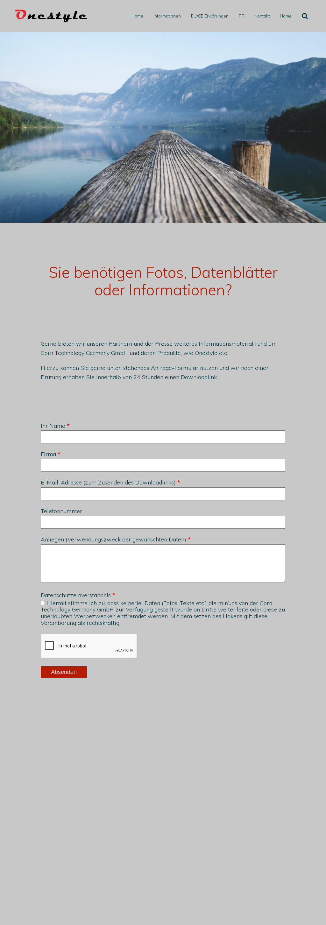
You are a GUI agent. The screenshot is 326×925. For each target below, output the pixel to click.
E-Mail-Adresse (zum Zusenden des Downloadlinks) (108, 482)
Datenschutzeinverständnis (76, 595)
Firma (48, 454)
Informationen (167, 15)
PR (241, 15)
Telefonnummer (61, 511)
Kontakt (262, 15)
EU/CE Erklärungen (210, 15)
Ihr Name (53, 426)
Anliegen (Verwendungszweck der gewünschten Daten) (113, 539)
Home (137, 15)
